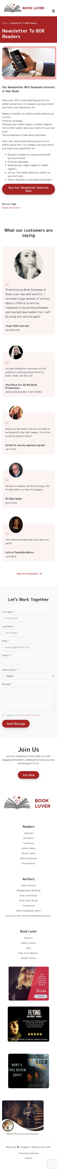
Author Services (28, 885)
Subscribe (28, 833)
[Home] (24, 7)
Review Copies (28, 853)
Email (4, 640)
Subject (6, 655)
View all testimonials (27, 573)
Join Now (28, 775)
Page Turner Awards (27, 953)
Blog (28, 948)
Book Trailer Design (28, 900)
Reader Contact (28, 958)
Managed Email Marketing (28, 890)
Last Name (7, 626)
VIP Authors (28, 838)
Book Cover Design (28, 895)
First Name (7, 612)
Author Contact (28, 943)
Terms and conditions (29, 1153)
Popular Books (28, 863)
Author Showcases (28, 858)
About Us (28, 938)
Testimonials (28, 905)
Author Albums (28, 848)
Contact (28, 1158)
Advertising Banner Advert (28, 910)
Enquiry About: (9, 669)
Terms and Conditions (29, 715)
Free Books (28, 843)
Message (6, 684)
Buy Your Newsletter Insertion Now (28, 189)
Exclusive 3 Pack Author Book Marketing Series (27, 915)
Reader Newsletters (11, 207)
